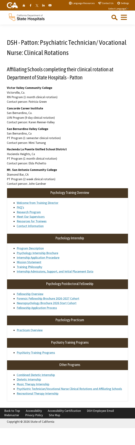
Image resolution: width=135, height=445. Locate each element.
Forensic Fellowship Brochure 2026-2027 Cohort (48, 298)
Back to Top (12, 411)
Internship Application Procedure (38, 258)
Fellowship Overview (30, 294)
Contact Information (30, 226)
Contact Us (107, 3)
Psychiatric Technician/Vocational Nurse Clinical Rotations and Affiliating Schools (69, 389)
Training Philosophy (29, 267)
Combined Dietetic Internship (36, 375)
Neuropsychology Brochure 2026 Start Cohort (46, 303)
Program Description (30, 248)
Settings (124, 3)
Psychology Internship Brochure (37, 253)
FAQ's (20, 207)
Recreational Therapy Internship (37, 393)
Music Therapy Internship (33, 384)
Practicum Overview (30, 330)
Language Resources (83, 3)
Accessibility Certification (64, 411)
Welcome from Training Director (37, 203)
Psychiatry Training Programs (36, 353)
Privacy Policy (34, 415)
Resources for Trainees (32, 221)
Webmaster (11, 415)
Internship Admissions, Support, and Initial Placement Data (55, 271)
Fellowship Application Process (37, 308)
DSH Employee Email (100, 411)
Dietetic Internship (29, 379)
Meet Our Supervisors (31, 217)
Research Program (29, 212)
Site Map (54, 415)
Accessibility (34, 411)
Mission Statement (29, 262)
